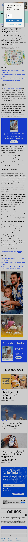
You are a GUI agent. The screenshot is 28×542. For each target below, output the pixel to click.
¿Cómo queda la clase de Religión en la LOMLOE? (13, 71)
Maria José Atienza (5, 47)
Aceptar (14, 528)
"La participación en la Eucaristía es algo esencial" (14, 75)
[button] (26, 514)
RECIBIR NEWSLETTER (18, 493)
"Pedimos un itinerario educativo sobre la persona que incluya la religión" (14, 79)
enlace (20, 210)
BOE (19, 116)
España (2, 24)
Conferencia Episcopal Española (12, 88)
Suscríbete (14, 141)
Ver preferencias (14, 535)
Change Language (14, 20)
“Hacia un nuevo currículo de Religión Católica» (9, 251)
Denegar (14, 532)
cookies (10, 490)
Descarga (19, 251)
